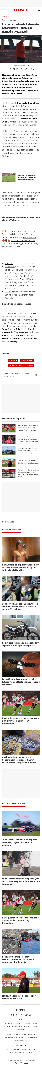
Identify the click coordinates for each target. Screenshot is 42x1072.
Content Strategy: (15, 1063)
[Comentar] (31, 69)
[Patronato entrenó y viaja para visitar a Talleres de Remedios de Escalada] (8, 177)
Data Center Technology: (21, 1063)
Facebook (12, 1014)
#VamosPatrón (29, 237)
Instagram (22, 1014)
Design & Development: (26, 1063)
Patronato (13, 360)
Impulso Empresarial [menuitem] (28, 1034)
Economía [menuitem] (35, 1026)
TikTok (26, 1014)
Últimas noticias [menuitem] (10, 1023)
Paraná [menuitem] (19, 1023)
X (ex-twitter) (17, 1014)
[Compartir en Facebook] (13, 69)
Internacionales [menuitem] (17, 1026)
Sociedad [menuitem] (7, 1026)
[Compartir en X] (22, 69)
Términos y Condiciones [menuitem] (29, 1049)
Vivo (38, 10)
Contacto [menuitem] (30, 1052)
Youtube (30, 1014)
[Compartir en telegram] (26, 69)
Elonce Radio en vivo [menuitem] (21, 1040)
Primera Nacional (27, 360)
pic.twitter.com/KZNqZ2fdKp (23, 240)
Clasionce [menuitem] (22, 1037)
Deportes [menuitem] (27, 1026)
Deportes (6, 17)
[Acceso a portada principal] (21, 10)
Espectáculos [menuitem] (21, 1029)
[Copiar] (17, 69)
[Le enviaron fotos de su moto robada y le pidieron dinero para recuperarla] (21, 627)
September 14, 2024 (11, 246)
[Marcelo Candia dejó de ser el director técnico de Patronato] (8, 462)
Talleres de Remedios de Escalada (21, 365)
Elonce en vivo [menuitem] (32, 1037)
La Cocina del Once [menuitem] (11, 1037)
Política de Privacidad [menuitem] (12, 1049)
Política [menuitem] (34, 1023)
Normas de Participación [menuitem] (17, 1052)
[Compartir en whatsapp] (9, 69)
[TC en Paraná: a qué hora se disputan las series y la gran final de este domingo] (8, 450)
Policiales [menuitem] (27, 1023)
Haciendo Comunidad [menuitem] (13, 1034)
